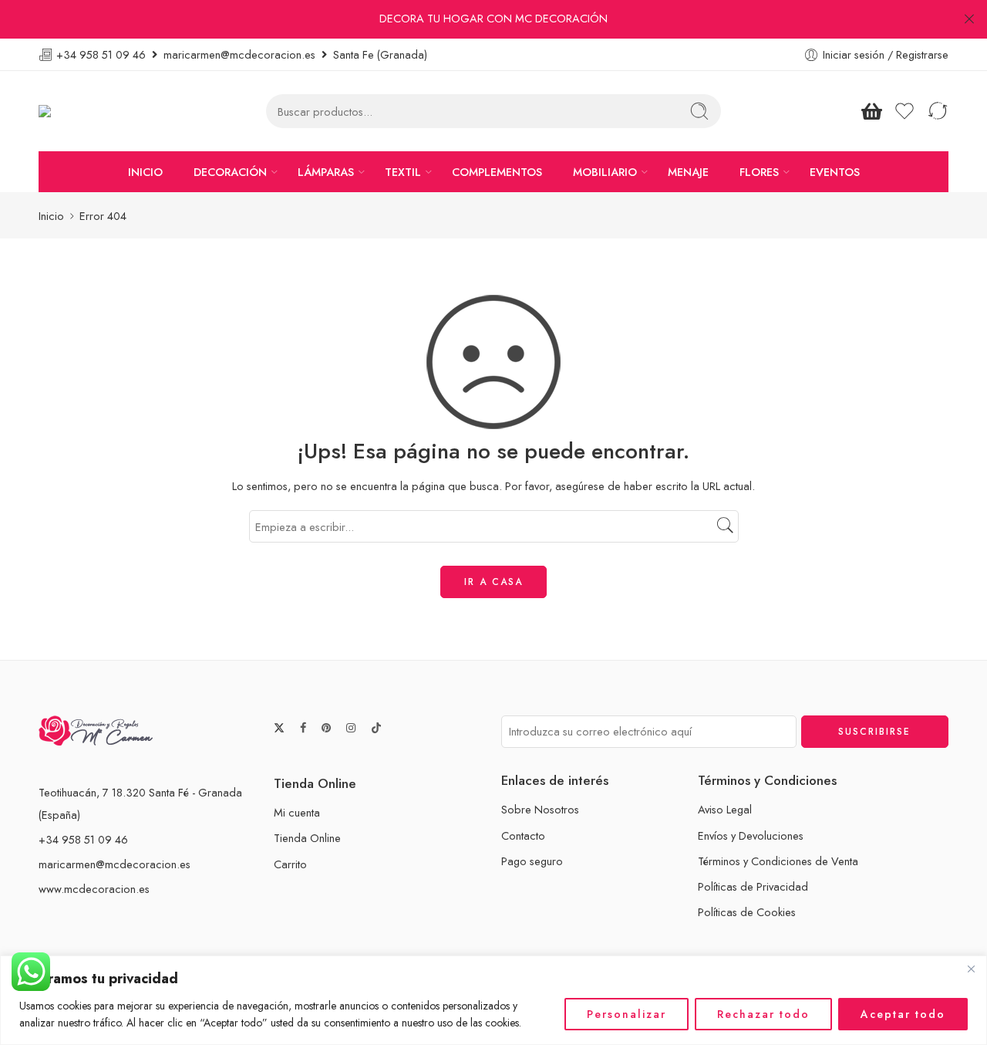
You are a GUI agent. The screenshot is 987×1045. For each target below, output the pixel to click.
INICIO (145, 172)
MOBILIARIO (605, 172)
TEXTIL (403, 172)
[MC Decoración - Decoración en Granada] (84, 111)
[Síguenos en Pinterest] (326, 728)
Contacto (523, 835)
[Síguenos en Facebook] (303, 728)
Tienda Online (307, 838)
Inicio (51, 216)
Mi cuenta (297, 812)
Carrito (290, 864)
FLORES (759, 172)
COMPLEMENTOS (497, 172)
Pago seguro (532, 861)
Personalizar (626, 1014)
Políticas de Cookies (747, 912)
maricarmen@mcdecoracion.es (114, 864)
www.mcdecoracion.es (94, 889)
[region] (493, 1000)
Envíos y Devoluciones (750, 835)
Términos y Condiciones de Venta (778, 861)
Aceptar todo (903, 1014)
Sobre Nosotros (540, 809)
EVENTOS (835, 172)
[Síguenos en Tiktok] (376, 727)
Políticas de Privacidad (753, 886)
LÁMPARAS (326, 172)
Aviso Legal (725, 809)
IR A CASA (493, 582)
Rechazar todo (763, 1014)
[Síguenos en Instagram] (350, 728)
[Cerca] (971, 968)
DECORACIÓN (230, 172)
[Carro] (871, 111)
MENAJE (688, 172)
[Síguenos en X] (279, 727)
